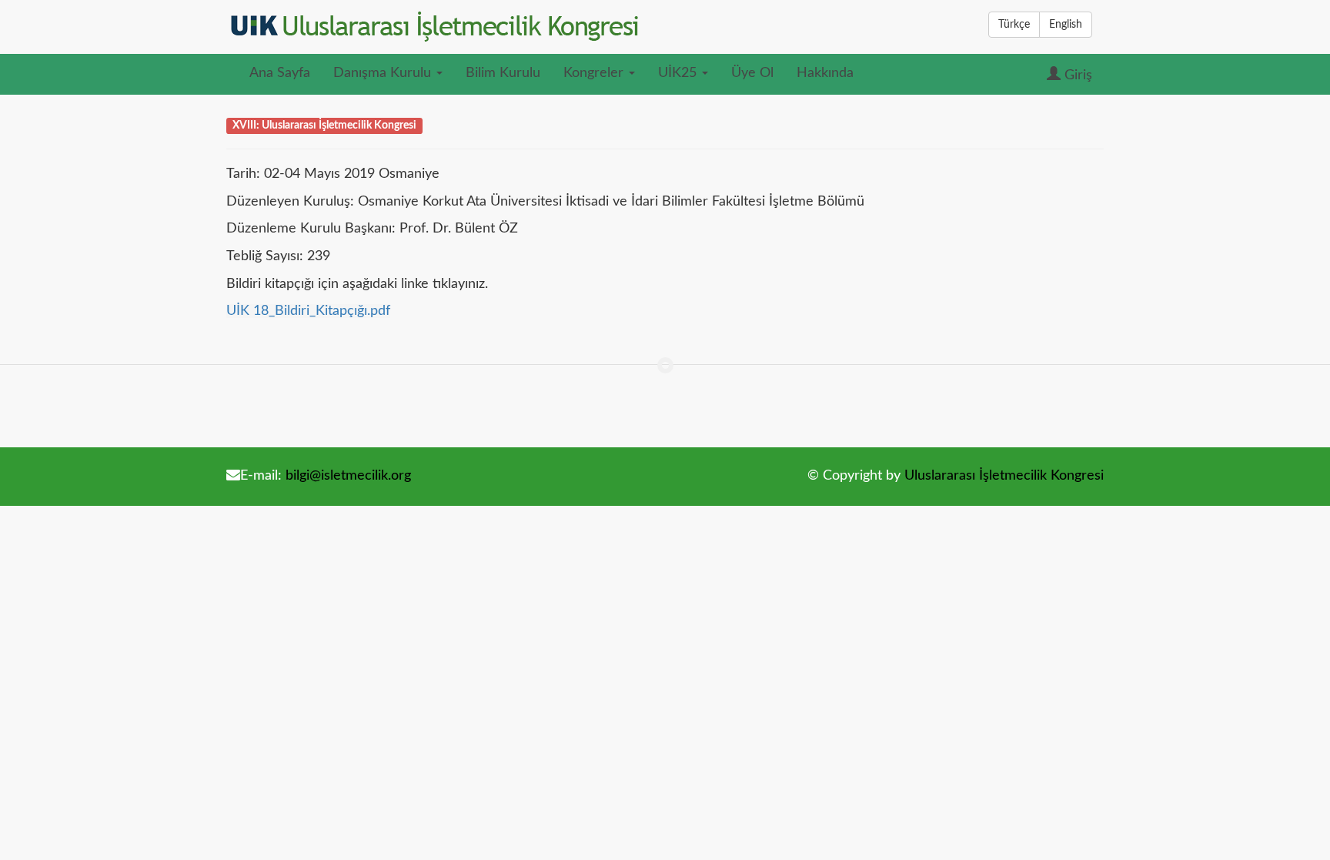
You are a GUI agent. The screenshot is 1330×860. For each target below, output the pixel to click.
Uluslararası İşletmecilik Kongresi (1004, 476)
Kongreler (595, 73)
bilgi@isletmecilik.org (348, 476)
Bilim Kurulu (503, 73)
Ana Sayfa (279, 73)
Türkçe (1014, 24)
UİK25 (679, 73)
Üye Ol (752, 73)
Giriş (1076, 75)
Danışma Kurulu (384, 73)
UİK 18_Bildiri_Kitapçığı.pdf (308, 311)
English (1065, 24)
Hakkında (825, 73)
